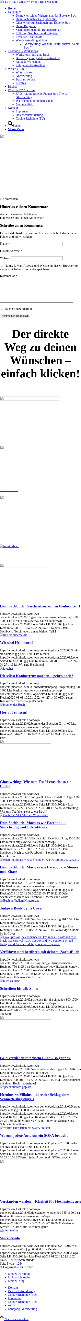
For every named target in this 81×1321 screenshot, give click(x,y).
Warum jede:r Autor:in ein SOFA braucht (34, 1135)
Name (5, 243)
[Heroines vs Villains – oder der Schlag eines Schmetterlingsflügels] (15, 1087)
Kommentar (8, 276)
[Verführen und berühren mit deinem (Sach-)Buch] (40, 944)
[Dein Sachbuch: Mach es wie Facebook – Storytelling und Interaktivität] (24, 815)
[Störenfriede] (9, 1230)
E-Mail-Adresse (11, 251)
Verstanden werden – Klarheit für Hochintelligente (40, 1201)
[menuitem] (44, 8)
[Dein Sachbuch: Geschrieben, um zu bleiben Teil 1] (25, 566)
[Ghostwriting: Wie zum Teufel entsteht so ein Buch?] (25, 742)
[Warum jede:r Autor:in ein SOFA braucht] (25, 1127)
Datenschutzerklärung (18, 308)
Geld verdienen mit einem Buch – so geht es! (35, 1058)
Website (5, 258)
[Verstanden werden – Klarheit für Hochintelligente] (25, 1162)
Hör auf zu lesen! (13, 712)
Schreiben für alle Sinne (19, 988)
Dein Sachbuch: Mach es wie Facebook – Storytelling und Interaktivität (33, 825)
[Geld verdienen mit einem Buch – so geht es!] (25, 1018)
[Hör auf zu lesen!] (12, 704)
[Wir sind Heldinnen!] (13, 635)
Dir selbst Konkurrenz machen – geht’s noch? (36, 676)
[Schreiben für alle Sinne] (10, 980)
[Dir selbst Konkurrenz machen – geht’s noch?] (6, 668)
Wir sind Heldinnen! (16, 643)
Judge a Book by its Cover (21, 908)
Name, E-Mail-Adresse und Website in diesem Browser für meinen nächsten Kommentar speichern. (39, 267)
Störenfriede (10, 1238)
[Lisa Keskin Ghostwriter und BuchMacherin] (29, 1)
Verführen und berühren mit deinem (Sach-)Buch (39, 952)
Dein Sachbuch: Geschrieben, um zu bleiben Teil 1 (40, 606)
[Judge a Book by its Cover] (20, 900)
